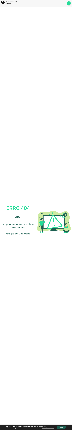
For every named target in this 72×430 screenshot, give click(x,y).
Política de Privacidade (48, 428)
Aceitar (61, 427)
